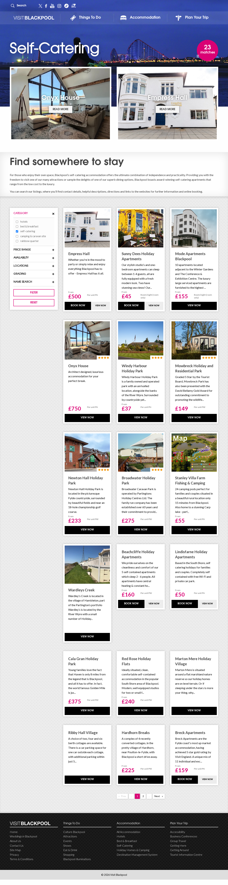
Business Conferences (183, 836)
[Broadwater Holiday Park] (140, 452)
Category (21, 213)
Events (67, 841)
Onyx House (78, 365)
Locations (21, 266)
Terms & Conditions (21, 859)
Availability (21, 258)
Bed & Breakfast (29, 226)
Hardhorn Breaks (136, 732)
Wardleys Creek (81, 590)
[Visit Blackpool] (34, 18)
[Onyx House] (87, 340)
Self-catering (27, 231)
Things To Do (90, 18)
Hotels (24, 221)
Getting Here (178, 845)
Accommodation (145, 18)
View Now (100, 306)
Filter (34, 292)
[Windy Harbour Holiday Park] (140, 340)
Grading (20, 274)
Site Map (15, 850)
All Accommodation (128, 831)
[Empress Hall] (87, 228)
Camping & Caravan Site (33, 236)
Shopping (68, 854)
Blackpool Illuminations (77, 859)
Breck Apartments (190, 732)
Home (14, 831)
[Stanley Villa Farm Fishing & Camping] (194, 452)
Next (159, 796)
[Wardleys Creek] (87, 565)
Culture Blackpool (74, 831)
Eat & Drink (70, 850)
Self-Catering (125, 845)
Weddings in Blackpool (23, 836)
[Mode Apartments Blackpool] (194, 228)
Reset (33, 302)
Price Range (22, 250)
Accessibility (177, 831)
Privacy (14, 854)
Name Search (23, 282)
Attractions (70, 836)
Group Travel (178, 841)
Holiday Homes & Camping (133, 850)
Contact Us (17, 845)
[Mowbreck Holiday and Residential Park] (194, 340)
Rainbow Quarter (29, 240)
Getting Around (179, 850)
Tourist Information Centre (186, 854)
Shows (67, 845)
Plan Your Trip (197, 18)
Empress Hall (79, 253)
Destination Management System (137, 854)
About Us (15, 841)
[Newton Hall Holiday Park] (87, 452)
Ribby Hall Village (83, 732)
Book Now (78, 305)
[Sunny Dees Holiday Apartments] (140, 228)
